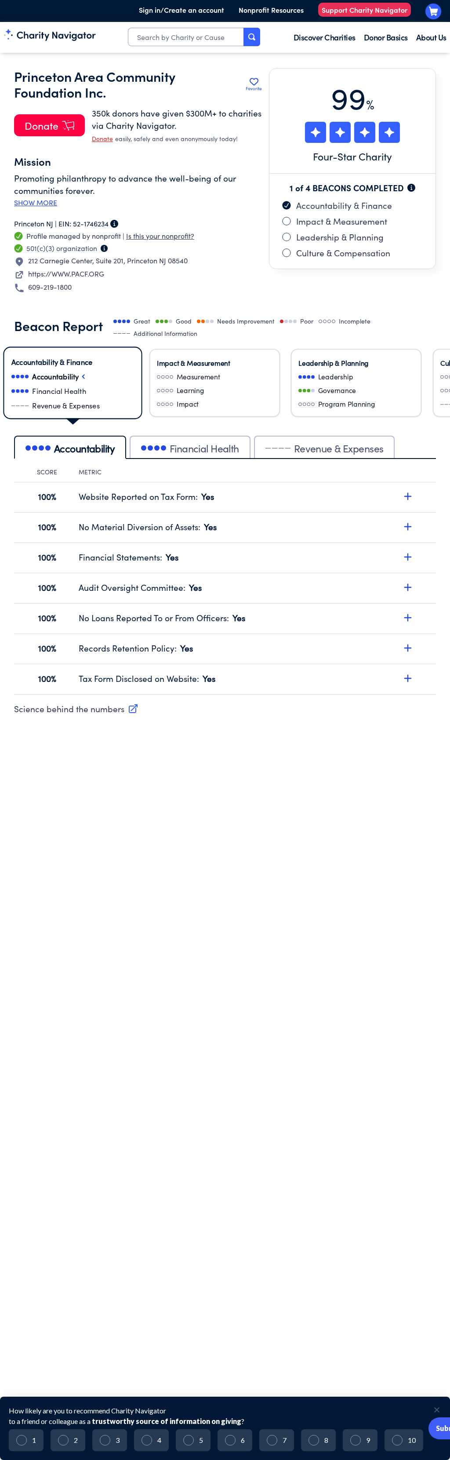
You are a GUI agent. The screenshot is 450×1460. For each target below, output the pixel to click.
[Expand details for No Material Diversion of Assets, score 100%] (408, 526)
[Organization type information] (104, 248)
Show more (35, 202)
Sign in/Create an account (181, 9)
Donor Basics (386, 37)
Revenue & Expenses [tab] (339, 448)
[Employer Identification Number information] (114, 224)
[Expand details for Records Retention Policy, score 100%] (408, 648)
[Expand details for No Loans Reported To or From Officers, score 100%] (408, 617)
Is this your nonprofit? (160, 235)
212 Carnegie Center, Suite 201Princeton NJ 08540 (108, 260)
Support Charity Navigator (364, 10)
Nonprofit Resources (271, 9)
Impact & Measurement (341, 221)
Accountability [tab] (84, 448)
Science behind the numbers (69, 708)
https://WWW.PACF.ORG (66, 273)
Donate (102, 139)
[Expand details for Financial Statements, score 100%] (408, 557)
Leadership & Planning (340, 237)
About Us (431, 37)
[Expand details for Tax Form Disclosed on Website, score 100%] (408, 678)
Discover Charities (325, 37)
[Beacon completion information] (411, 188)
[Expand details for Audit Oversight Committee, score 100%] (408, 587)
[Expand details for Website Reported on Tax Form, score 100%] (408, 496)
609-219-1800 (50, 286)
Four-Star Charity (352, 156)
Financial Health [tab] (204, 448)
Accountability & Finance (344, 205)
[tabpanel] (225, 581)
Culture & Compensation (343, 253)
